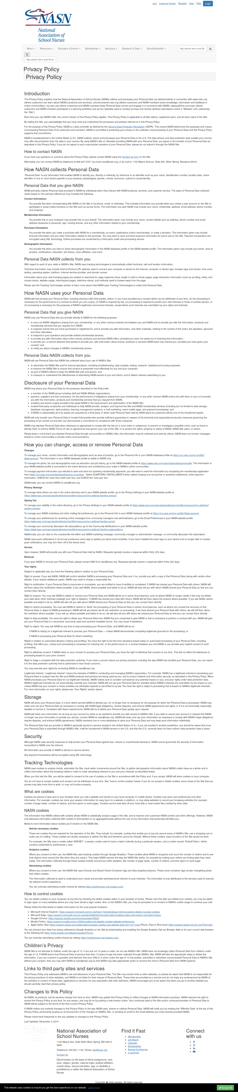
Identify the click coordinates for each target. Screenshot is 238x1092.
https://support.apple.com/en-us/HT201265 (190, 924)
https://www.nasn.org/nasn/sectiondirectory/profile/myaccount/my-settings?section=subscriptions (73, 529)
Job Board (133, 1039)
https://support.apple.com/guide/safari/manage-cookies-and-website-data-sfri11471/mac (95, 924)
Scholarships (134, 1046)
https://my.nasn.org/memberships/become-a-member (57, 474)
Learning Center (167, 3)
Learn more (94, 1087)
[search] (210, 48)
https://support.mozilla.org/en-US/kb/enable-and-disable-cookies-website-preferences (90, 921)
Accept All (226, 1087)
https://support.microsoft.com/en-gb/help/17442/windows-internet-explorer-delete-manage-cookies (109, 911)
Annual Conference (138, 1049)
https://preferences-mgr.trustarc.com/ (104, 886)
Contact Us (62, 1054)
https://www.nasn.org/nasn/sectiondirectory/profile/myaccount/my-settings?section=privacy (70, 495)
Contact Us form (130, 156)
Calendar (132, 1043)
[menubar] (177, 3)
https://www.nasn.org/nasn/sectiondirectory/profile (166, 463)
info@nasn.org (99, 1049)
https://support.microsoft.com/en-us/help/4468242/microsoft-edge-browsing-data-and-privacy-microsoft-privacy (104, 915)
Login (208, 3)
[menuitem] (155, 3)
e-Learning (133, 1052)
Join (155, 3)
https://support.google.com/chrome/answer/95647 (73, 918)
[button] (31, 48)
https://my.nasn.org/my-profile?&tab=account (176, 513)
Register (182, 3)
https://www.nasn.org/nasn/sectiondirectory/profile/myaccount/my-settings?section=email (69, 521)
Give (191, 3)
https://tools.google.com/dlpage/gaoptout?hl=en (68, 932)
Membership (134, 1036)
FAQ (198, 3)
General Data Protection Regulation (126, 126)
